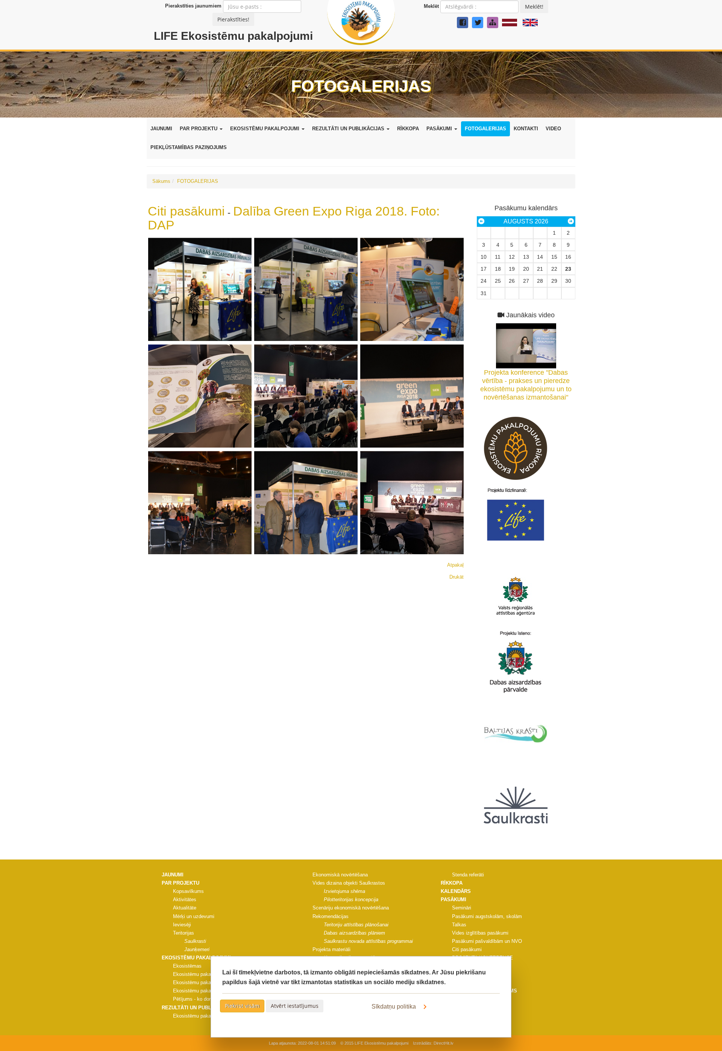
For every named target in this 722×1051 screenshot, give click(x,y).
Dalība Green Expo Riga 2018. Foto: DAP (294, 218)
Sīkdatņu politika (394, 1006)
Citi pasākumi (186, 211)
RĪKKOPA (408, 128)
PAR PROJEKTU (199, 128)
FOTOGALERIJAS (485, 128)
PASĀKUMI (440, 128)
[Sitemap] (492, 22)
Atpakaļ (455, 565)
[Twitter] (477, 22)
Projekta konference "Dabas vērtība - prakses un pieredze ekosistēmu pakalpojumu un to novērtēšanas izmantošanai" (526, 385)
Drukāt (456, 577)
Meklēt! (534, 6)
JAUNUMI (161, 128)
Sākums (161, 181)
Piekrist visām (242, 1005)
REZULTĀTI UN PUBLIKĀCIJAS (349, 128)
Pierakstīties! (233, 19)
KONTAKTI (526, 128)
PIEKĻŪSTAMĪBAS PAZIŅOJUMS (188, 147)
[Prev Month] (481, 221)
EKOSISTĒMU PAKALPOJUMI (265, 128)
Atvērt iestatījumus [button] (295, 1005)
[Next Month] (570, 221)
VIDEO (553, 128)
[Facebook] (462, 22)
